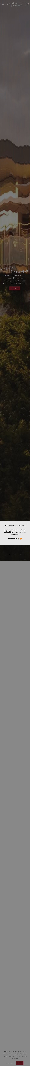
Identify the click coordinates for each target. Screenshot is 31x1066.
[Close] (27, 524)
